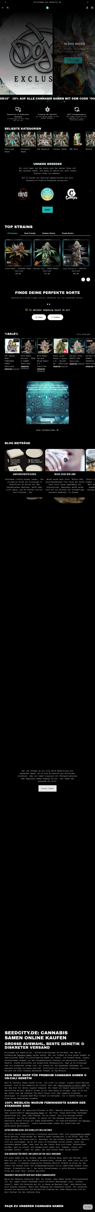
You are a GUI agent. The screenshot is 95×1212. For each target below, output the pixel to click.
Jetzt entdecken (73, 60)
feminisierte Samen (34, 1113)
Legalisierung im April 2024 (72, 1085)
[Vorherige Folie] (3, 53)
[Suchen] (7, 7)
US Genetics (12, 233)
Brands (47, 210)
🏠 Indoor (39, 317)
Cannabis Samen (24, 1055)
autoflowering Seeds (80, 1134)
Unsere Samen (47, 788)
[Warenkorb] (92, 7)
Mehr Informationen (46, 430)
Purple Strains (68, 233)
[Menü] (2, 7)
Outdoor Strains (48, 233)
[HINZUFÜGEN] (16, 350)
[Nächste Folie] (91, 53)
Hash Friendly (29, 233)
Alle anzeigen (83, 334)
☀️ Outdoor (55, 317)
